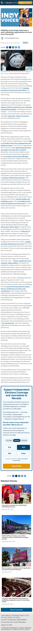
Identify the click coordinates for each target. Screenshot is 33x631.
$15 (9, 447)
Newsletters (22, 622)
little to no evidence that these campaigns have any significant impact (16, 143)
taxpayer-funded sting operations (13, 178)
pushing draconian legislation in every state (16, 243)
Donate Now (16, 466)
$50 (9, 453)
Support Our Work (25, 2)
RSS (11, 622)
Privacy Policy (5, 622)
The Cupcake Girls (8, 323)
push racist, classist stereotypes (18, 116)
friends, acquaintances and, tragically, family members (16, 262)
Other (23, 453)
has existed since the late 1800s (14, 226)
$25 (23, 447)
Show (16, 610)
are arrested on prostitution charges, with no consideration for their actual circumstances (15, 289)
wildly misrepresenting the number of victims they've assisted (16, 149)
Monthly (16, 440)
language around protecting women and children (15, 89)
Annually (24, 440)
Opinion (25, 42)
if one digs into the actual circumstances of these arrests (15, 202)
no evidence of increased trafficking (16, 156)
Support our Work (6, 625)
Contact (16, 622)
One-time (9, 440)
